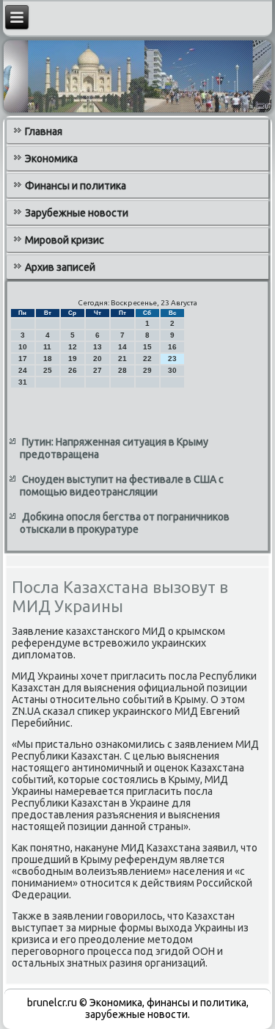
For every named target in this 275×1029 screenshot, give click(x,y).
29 (147, 370)
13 (97, 347)
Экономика (51, 158)
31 (22, 382)
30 (172, 370)
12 (72, 347)
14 (122, 347)
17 (22, 358)
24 (22, 370)
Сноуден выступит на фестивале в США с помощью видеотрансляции (122, 485)
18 (47, 358)
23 (172, 358)
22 (147, 358)
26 (72, 370)
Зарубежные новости (76, 213)
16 (172, 347)
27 (97, 370)
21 (122, 358)
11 (47, 347)
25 (47, 370)
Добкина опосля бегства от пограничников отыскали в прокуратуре (125, 523)
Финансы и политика (75, 186)
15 (147, 347)
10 (22, 347)
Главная (43, 131)
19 (72, 358)
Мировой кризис (64, 240)
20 (97, 358)
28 (122, 370)
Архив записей (60, 267)
